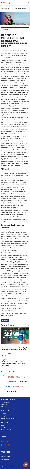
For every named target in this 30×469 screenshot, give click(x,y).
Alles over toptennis (20, 9)
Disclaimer (3, 463)
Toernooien (3, 427)
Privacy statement (5, 456)
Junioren (3, 439)
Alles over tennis (5, 9)
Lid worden (3, 413)
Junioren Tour (4, 441)
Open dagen (4, 404)
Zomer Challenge (5, 402)
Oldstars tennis (4, 407)
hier (4, 308)
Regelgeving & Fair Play (6, 429)
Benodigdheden (5, 416)
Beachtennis (5, 320)
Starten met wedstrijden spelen (8, 418)
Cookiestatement (5, 459)
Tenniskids (3, 436)
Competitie (3, 425)
